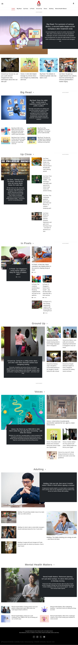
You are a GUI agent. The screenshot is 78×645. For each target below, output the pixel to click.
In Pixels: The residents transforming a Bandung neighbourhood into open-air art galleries (36, 290)
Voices (45, 8)
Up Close (25, 8)
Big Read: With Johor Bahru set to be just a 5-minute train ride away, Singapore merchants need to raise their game (18, 131)
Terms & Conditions (31, 632)
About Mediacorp (22, 632)
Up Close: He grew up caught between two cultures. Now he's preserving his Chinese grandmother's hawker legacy (68, 77)
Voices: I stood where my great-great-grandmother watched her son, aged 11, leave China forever (61, 423)
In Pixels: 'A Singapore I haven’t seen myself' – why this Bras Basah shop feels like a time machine (47, 290)
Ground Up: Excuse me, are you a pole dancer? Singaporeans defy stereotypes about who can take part (9, 77)
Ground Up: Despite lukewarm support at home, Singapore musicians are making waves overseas (68, 367)
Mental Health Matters (61, 8)
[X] (41, 637)
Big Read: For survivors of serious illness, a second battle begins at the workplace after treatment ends (60, 26)
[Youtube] (44, 637)
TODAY (13, 8)
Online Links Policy (55, 632)
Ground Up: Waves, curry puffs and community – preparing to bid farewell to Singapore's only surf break (69, 344)
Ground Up (39, 8)
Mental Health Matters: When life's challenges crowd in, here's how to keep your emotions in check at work (62, 617)
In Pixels (32, 8)
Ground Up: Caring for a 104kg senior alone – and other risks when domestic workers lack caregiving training (23, 362)
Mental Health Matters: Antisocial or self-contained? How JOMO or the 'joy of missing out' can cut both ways (25, 617)
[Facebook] (34, 637)
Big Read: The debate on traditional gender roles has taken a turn (48, 75)
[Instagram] (37, 637)
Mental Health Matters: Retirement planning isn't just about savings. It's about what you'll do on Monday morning (58, 579)
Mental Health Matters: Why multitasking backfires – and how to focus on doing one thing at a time (63, 608)
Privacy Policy (38, 632)
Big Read (19, 8)
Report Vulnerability (46, 632)
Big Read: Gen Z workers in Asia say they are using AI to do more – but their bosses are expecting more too (18, 140)
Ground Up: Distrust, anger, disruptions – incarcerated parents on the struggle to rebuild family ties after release (53, 367)
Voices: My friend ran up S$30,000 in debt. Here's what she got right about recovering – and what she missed (25, 430)
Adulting (51, 8)
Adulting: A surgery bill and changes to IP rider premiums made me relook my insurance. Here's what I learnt (31, 544)
